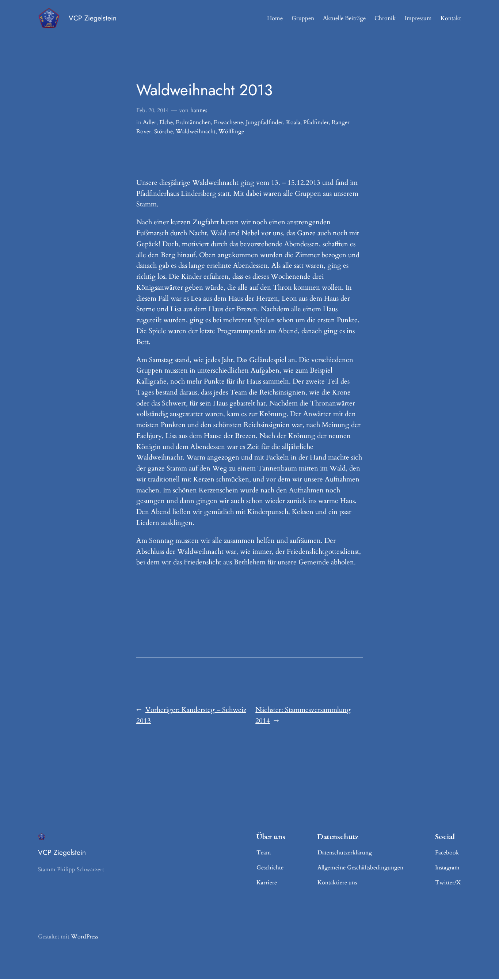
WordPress (84, 937)
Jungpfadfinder (264, 122)
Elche (166, 122)
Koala (293, 122)
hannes (198, 110)
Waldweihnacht (196, 131)
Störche (163, 131)
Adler (149, 122)
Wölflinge (231, 131)
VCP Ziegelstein (93, 18)
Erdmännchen (193, 122)
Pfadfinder (316, 122)
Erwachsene (228, 122)
